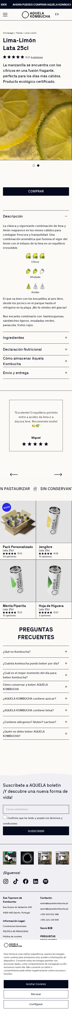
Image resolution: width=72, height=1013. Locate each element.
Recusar (36, 994)
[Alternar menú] (5, 14)
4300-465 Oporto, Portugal (16, 913)
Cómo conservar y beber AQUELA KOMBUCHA (25, 687)
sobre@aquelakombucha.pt (54, 903)
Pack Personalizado (18, 547)
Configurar (36, 1004)
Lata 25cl (8, 550)
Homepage (8, 33)
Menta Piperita (14, 606)
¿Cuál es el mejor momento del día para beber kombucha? (29, 675)
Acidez (35, 292)
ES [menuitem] (57, 14)
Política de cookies (12, 936)
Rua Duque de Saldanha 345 (17, 907)
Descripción (13, 216)
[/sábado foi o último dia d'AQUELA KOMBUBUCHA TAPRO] (62, 858)
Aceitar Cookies (36, 984)
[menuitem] (60, 14)
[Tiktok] (15, 881)
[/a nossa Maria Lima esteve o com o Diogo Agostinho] (9, 858)
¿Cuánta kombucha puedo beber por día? (31, 663)
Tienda (19, 33)
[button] (34, 165)
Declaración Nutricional (22, 349)
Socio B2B (46, 928)
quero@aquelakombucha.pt (54, 909)
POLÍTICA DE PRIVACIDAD (15, 931)
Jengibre (45, 547)
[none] (60, 14)
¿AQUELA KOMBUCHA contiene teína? (28, 710)
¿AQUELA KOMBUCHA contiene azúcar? (29, 698)
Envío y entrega (16, 373)
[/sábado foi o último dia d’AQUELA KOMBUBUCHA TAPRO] (44, 858)
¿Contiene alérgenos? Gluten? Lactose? (29, 722)
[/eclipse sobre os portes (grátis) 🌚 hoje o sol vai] (27, 858)
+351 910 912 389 (49, 914)
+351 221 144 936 (49, 920)
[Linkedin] (35, 881)
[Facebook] (25, 881)
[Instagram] (5, 881)
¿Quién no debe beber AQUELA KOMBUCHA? (24, 734)
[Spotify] (45, 881)
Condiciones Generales (14, 926)
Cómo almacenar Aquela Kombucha (23, 361)
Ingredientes (13, 338)
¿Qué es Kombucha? (16, 651)
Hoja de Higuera (51, 606)
